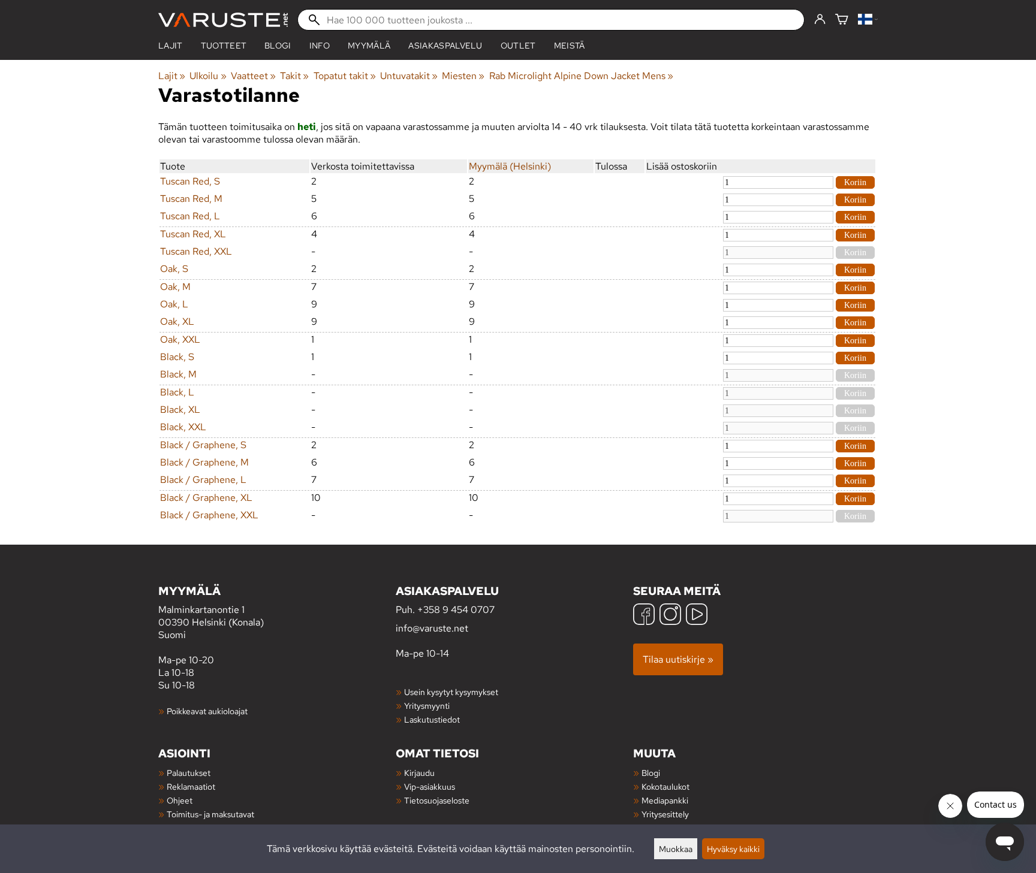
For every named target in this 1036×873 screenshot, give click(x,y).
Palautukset (188, 772)
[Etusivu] (223, 20)
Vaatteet (253, 76)
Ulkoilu (207, 76)
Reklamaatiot (191, 786)
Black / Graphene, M (204, 462)
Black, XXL (183, 427)
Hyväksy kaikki (733, 848)
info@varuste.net (432, 628)
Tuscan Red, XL (193, 234)
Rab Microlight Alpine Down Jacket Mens (581, 76)
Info (319, 45)
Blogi (651, 772)
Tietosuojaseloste (436, 800)
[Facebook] (644, 615)
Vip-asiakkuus (429, 786)
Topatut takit (345, 76)
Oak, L (174, 304)
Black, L (177, 392)
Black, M (178, 374)
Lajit (170, 45)
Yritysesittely (665, 814)
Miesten (463, 76)
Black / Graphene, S (203, 445)
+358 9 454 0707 (456, 609)
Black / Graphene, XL (206, 497)
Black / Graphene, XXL (209, 515)
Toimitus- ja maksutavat (210, 814)
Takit (294, 76)
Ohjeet (179, 800)
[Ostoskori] (841, 20)
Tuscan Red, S (190, 181)
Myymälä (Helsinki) (510, 166)
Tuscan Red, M (191, 198)
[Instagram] (670, 615)
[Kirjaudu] (820, 20)
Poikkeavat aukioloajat (207, 711)
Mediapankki (665, 800)
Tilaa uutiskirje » (678, 659)
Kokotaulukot (665, 786)
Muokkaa (675, 848)
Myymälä (369, 45)
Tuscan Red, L (190, 216)
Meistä (569, 45)
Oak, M (175, 286)
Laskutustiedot (432, 719)
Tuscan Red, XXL (196, 251)
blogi (277, 45)
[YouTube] (696, 615)
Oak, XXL (180, 339)
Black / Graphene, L (203, 479)
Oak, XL (177, 321)
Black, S (177, 357)
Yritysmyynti (427, 705)
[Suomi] (868, 20)
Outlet (518, 45)
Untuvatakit (409, 76)
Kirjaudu (419, 772)
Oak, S (174, 268)
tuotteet (224, 45)
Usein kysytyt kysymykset (451, 691)
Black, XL (180, 409)
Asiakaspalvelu (445, 45)
